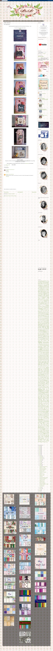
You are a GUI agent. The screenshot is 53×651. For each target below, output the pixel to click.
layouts (41, 375)
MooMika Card (42, 383)
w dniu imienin (43, 431)
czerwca (41, 462)
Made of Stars (43, 377)
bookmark (39, 294)
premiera (39, 404)
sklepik (46, 415)
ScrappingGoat (47, 411)
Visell (41, 431)
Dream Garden (40, 316)
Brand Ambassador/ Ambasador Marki (42, 296)
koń (40, 371)
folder (47, 331)
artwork (45, 288)
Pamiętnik (44, 396)
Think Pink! (39, 428)
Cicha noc (39, 304)
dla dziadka (47, 312)
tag (40, 425)
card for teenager (45, 299)
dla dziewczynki (46, 313)
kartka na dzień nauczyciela (43, 356)
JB (39, 344)
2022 (39, 447)
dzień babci (46, 318)
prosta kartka (47, 404)
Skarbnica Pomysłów (40, 415)
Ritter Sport (47, 408)
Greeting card (41, 335)
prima (44, 404)
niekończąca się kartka (45, 388)
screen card (39, 412)
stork (48, 420)
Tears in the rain (42, 426)
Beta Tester (47, 290)
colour (42, 305)
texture (45, 426)
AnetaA (7, 174)
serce (41, 412)
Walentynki (42, 432)
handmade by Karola (41, 337)
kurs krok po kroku (46, 373)
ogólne (38, 392)
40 (38, 282)
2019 (39, 450)
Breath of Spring (47, 296)
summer (43, 421)
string (38, 421)
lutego (40, 487)
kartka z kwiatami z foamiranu (41, 365)
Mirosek (43, 381)
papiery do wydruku (46, 399)
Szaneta (48, 423)
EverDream (39, 326)
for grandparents (45, 332)
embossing (45, 321)
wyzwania (39, 437)
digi (45, 311)
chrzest (41, 303)
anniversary (44, 287)
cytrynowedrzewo (47, 307)
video (41, 430)
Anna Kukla (40, 287)
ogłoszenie (48, 391)
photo (45, 400)
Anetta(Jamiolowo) (41, 286)
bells (45, 290)
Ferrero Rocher (43, 328)
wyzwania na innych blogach (45, 437)
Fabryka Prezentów (41, 98)
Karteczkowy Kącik (43, 348)
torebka (42, 428)
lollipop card (44, 376)
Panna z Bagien (41, 103)
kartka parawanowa (47, 359)
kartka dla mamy (43, 351)
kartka (43, 104)
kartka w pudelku (43, 363)
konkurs (39, 371)
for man (48, 332)
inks (48, 341)
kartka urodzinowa (44, 362)
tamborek (45, 425)
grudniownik (45, 335)
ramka (39, 406)
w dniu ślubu (46, 431)
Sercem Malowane (45, 412)
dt (46, 317)
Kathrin (41, 369)
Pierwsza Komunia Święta (45, 401)
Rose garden (44, 409)
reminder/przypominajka (40, 408)
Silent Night (39, 414)
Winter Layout (39, 434)
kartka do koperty (45, 353)
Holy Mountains (42, 486)
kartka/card (47, 367)
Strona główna (20, 192)
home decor (42, 341)
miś (44, 381)
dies (44, 311)
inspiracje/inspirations (46, 342)
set (48, 412)
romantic (41, 409)
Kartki (39, 368)
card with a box (40, 300)
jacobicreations (45, 343)
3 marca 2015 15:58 (11, 174)
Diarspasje (39, 311)
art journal (48, 287)
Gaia (45, 333)
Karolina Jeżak (40, 347)
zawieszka (43, 441)
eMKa (39, 322)
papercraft (47, 397)
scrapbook (39, 411)
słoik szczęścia (42, 416)
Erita (38, 323)
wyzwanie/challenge (41, 438)
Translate (44, 53)
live (41, 376)
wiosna (42, 434)
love (46, 376)
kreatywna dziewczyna (44, 372)
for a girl (42, 332)
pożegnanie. (42, 403)
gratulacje (39, 335)
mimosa (48, 380)
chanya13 (45, 301)
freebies (40, 333)
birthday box (45, 292)
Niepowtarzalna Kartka (41, 389)
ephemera (47, 322)
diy (48, 311)
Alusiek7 (45, 285)
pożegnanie (39, 403)
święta (39, 425)
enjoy (43, 322)
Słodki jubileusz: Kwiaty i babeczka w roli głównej (45, 99)
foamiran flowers (41, 331)
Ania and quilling (46, 286)
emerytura (48, 321)
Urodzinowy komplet (42, 479)
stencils (44, 420)
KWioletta (42, 374)
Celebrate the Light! (46, 300)
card (38, 299)
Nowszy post (6, 192)
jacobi (43, 343)
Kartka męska (42, 355)
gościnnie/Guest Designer (42, 334)
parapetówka (39, 400)
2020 (39, 449)
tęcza (47, 426)
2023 (39, 446)
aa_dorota (7, 169)
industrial (47, 341)
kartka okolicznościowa (41, 359)
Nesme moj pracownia (43, 387)
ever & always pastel (43, 323)
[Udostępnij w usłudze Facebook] (14, 164)
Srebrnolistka (40, 419)
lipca (40, 461)
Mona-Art (39, 382)
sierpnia (41, 460)
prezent (42, 404)
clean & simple (43, 304)
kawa (43, 369)
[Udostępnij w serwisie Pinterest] (15, 164)
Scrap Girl (47, 410)
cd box (43, 300)
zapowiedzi (47, 440)
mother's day (39, 384)
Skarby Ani (44, 415)
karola (48, 346)
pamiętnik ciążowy (47, 396)
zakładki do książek (42, 440)
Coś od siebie (41, 114)
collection (39, 305)
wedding (48, 432)
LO (42, 376)
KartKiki (39, 369)
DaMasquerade (44, 308)
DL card (39, 312)
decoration (45, 309)
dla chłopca (44, 312)
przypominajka (39, 405)
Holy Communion (44, 340)
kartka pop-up (40, 360)
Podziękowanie (44, 93)
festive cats (39, 329)
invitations (42, 343)
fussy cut (44, 333)
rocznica (39, 409)
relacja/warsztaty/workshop (46, 407)
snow (48, 416)
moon (45, 383)
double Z (46, 315)
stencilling (42, 420)
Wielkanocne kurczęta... (43, 467)
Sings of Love (46, 414)
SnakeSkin (46, 416)
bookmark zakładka (43, 294)
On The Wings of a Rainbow (44, 392)
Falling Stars (44, 327)
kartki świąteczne (47, 368)
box (48, 294)
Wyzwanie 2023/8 (40, 56)
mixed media (47, 381)
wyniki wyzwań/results (45, 436)
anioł (38, 287)
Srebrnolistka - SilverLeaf (42, 109)
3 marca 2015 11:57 (11, 169)
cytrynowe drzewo (40, 307)
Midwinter (45, 380)
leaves (42, 375)
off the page (45, 391)
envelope (45, 322)
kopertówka (44, 371)
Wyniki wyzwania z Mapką (43, 468)
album (42, 283)
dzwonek (39, 320)
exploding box (44, 326)
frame (38, 333)
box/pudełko (40, 295)
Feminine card (39, 328)
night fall (47, 389)
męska (40, 380)
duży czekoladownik (42, 318)
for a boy (40, 332)
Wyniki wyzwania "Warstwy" (43, 478)
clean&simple (46, 304)
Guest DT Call (47, 335)
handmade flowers (46, 337)
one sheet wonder (47, 393)
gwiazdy (39, 336)
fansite (48, 327)
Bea (42, 290)
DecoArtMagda (41, 309)
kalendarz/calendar (40, 346)
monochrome (39, 383)
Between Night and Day (42, 291)
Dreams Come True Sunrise (43, 317)
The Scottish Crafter (46, 427)
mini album (39, 381)
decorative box (47, 309)
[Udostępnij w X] (13, 164)
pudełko (43, 405)
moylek (46, 384)
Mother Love (47, 383)
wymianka (42, 435)
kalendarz (47, 345)
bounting (47, 294)
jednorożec (41, 344)
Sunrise (43, 422)
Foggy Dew (44, 331)
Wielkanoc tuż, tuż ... (42, 480)
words (44, 434)
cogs (48, 304)
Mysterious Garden (41, 385)
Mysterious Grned (47, 385)
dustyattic (39, 318)
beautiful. (44, 290)
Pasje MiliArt (42, 400)
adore (42, 282)
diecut (41, 311)
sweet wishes (46, 422)
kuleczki (43, 373)
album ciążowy (44, 283)
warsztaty (46, 432)
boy (42, 295)
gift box (48, 333)
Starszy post (34, 192)
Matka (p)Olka (43, 379)
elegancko (39, 321)
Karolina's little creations (45, 347)
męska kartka (42, 380)
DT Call (48, 317)
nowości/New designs (41, 391)
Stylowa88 (40, 421)
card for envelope (41, 299)
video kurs (43, 430)
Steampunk (39, 420)
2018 (39, 451)
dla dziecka (42, 313)
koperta (42, 371)
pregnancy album (47, 403)
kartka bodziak (43, 349)
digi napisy (47, 311)
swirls (48, 422)
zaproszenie (39, 441)
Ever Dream (40, 325)
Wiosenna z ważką (42, 474)
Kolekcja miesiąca (47, 369)
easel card (41, 320)
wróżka (46, 434)
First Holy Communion (45, 329)
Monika (42, 382)
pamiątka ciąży (44, 395)
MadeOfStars (47, 377)
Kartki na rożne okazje (42, 368)
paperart (41, 397)
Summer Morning (46, 421)
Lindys (40, 376)
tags (41, 425)
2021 (39, 448)
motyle (44, 384)
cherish (48, 301)
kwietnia (41, 464)
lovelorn (48, 376)
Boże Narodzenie (46, 295)
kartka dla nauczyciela (46, 352)
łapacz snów (39, 377)
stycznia (41, 488)
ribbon (44, 408)
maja (40, 463)
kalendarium (44, 345)
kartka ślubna (44, 361)
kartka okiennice (47, 358)
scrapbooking (43, 411)
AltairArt (40, 285)
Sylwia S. (44, 423)
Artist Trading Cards (41, 288)
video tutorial (47, 430)
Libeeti (44, 375)
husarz (45, 341)
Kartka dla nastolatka (47, 351)
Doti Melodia (42, 315)
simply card (43, 414)
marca (40, 465)
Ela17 (48, 320)
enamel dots (41, 322)
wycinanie (39, 435)
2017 (39, 452)
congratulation (47, 305)
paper (39, 397)
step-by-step (46, 420)
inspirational (39, 343)
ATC (46, 288)
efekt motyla (45, 320)
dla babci (41, 312)
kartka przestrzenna (44, 360)
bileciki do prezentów (40, 292)
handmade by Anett (46, 336)
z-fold (43, 439)
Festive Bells (47, 328)
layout (39, 375)
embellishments (42, 321)
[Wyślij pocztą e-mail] (12, 164)
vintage (39, 431)
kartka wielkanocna (43, 364)
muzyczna (48, 384)
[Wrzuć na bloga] (12, 164)
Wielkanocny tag (42, 475)
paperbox (44, 397)
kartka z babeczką (47, 364)
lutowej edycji (27, 163)
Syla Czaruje (40, 423)
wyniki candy (45, 435)
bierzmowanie (47, 291)
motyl (42, 384)
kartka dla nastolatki (40, 352)
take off (43, 425)
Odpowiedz (7, 176)
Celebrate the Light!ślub (41, 301)
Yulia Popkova (40, 439)
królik (41, 373)
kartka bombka (47, 349)
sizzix (48, 414)
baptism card (39, 290)
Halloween (41, 336)
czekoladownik (40, 308)
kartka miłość (45, 355)
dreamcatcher (43, 316)
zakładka (45, 439)
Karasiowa (45, 346)
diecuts (43, 311)
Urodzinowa (41, 476)
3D (48, 281)
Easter (43, 320)
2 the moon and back (41, 281)
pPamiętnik (44, 403)
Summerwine (40, 422)
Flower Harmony (42, 330)
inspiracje (40, 342)
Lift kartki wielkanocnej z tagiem (44, 477)
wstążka (48, 434)
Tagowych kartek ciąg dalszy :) (44, 466)
